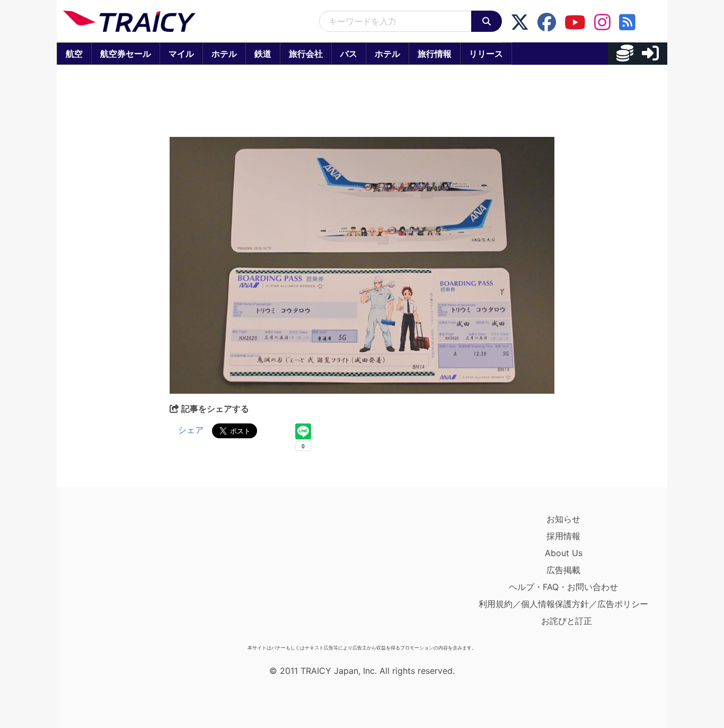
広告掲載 (563, 570)
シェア (191, 429)
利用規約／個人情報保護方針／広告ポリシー (563, 604)
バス (348, 53)
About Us (563, 553)
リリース (486, 53)
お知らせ (563, 519)
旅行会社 (306, 53)
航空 (74, 53)
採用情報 (563, 536)
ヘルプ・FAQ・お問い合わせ (563, 587)
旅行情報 (435, 53)
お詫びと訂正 (566, 621)
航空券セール (125, 53)
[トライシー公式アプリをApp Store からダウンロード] (125, 575)
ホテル (224, 53)
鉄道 (262, 53)
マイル (181, 53)
